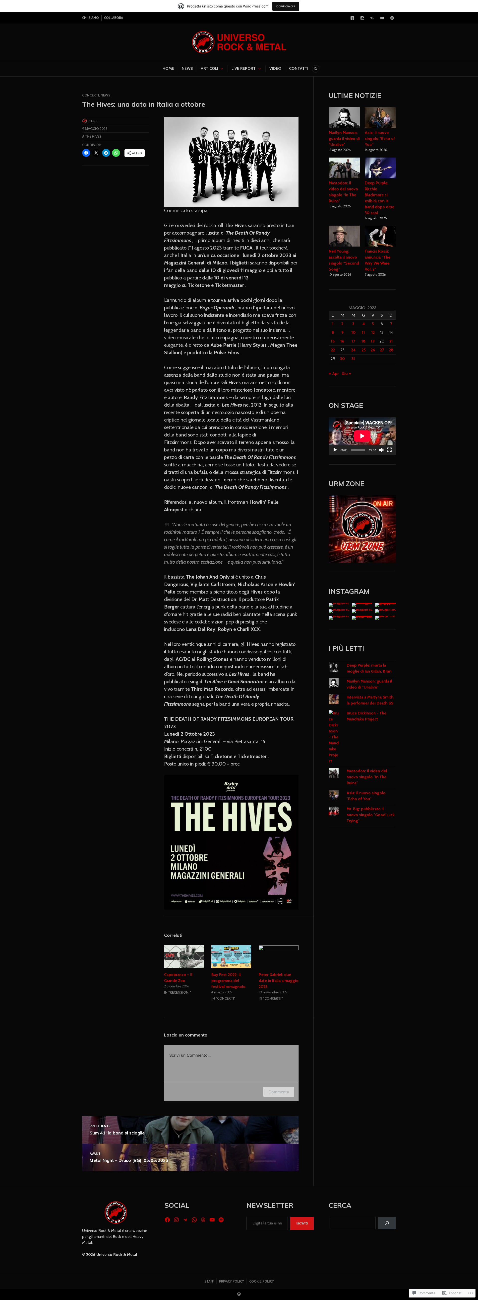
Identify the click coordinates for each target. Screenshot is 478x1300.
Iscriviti (302, 1223)
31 (353, 358)
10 (353, 332)
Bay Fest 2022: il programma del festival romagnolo (228, 980)
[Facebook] (352, 18)
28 (391, 349)
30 (342, 358)
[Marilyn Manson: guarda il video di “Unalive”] (344, 118)
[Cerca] (387, 1223)
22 (333, 349)
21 (391, 341)
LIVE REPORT (244, 68)
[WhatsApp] (194, 1220)
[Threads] (203, 1220)
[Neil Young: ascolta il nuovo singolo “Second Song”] (344, 237)
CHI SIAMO (90, 18)
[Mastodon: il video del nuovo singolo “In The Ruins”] (344, 169)
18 (363, 341)
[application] (362, 436)
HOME (168, 68)
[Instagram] (362, 18)
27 (382, 349)
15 (333, 341)
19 (373, 341)
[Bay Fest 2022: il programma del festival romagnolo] (231, 956)
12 (373, 332)
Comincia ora (285, 6)
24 (353, 349)
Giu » (346, 373)
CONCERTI (90, 95)
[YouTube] (382, 18)
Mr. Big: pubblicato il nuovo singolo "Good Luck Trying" (371, 814)
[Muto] (381, 449)
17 (353, 341)
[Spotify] (392, 18)
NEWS (187, 68)
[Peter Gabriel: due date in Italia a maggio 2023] (279, 956)
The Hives (93, 136)
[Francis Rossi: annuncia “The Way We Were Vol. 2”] (380, 237)
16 (342, 341)
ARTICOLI (209, 68)
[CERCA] (315, 69)
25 (363, 349)
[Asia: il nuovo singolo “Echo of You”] (380, 118)
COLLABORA (113, 18)
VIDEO (275, 68)
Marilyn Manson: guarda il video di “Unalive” (344, 138)
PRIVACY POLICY (231, 1281)
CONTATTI (298, 68)
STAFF (209, 1281)
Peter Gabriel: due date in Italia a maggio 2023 (279, 980)
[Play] (335, 449)
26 (373, 349)
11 (363, 332)
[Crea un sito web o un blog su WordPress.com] (239, 1294)
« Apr (334, 373)
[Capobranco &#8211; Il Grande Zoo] (184, 956)
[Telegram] (372, 18)
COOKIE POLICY (261, 1281)
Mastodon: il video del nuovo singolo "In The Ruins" (367, 777)
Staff (93, 121)
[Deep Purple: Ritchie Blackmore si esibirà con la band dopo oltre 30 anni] (380, 169)
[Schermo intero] (389, 449)
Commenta (278, 1091)
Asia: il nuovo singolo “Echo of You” (380, 138)
